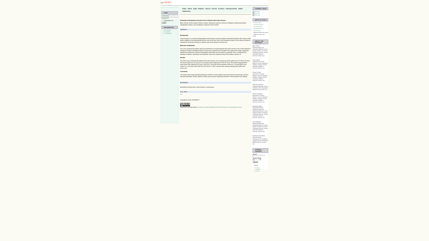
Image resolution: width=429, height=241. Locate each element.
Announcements (231, 8)
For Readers (167, 30)
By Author (258, 169)
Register (201, 8)
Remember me (168, 20)
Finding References (258, 28)
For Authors (167, 31)
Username (165, 16)
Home (184, 8)
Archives (221, 8)
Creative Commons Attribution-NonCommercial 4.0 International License (220, 107)
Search (255, 154)
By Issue (258, 167)
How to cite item (257, 26)
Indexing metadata (258, 24)
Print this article (257, 22)
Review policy (256, 30)
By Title (257, 171)
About (190, 8)
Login (195, 8)
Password (165, 18)
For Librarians (167, 33)
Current (214, 8)
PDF (181, 94)
